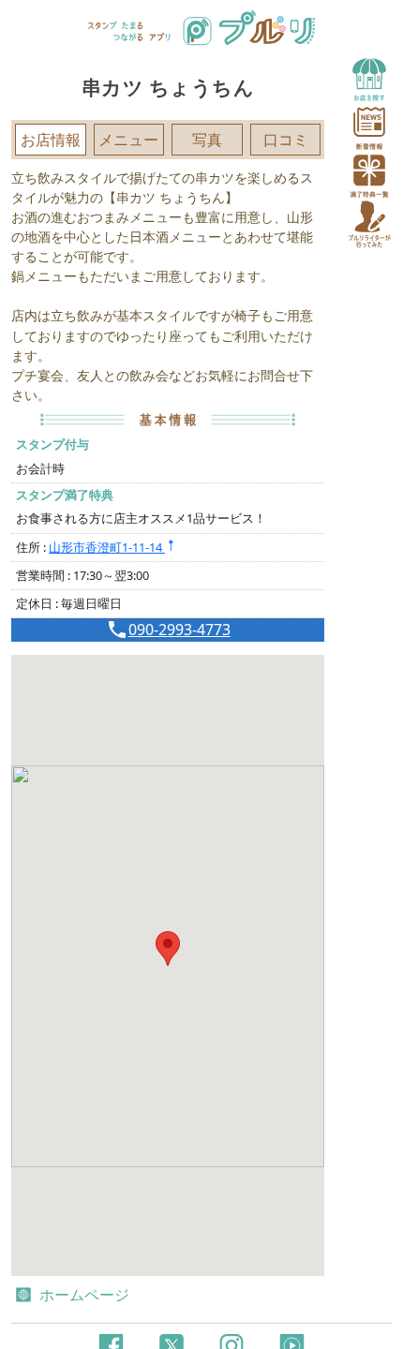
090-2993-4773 (179, 629)
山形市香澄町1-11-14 (107, 547)
